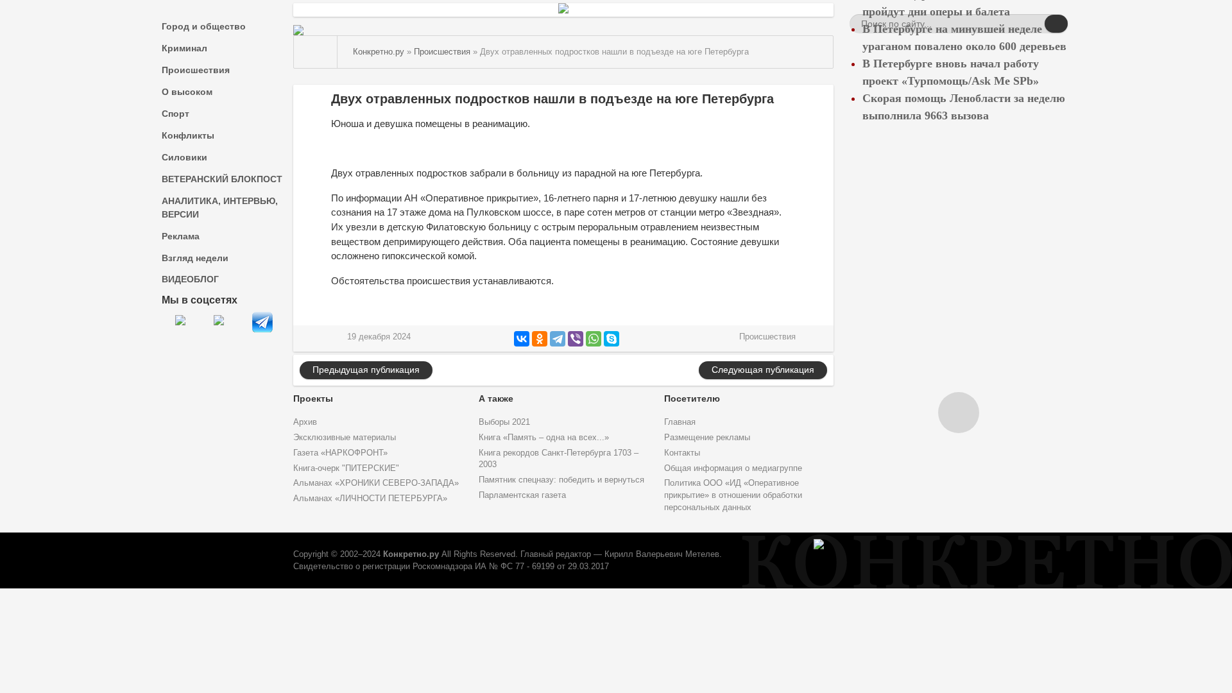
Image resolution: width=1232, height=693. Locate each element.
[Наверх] (958, 412)
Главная (680, 422)
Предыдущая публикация (366, 369)
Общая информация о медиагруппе (733, 468)
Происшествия (196, 70)
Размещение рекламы (707, 437)
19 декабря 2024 (379, 336)
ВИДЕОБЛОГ (190, 279)
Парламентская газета (522, 495)
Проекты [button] (313, 398)
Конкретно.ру (411, 554)
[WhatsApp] (593, 338)
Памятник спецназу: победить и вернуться (561, 479)
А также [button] (496, 398)
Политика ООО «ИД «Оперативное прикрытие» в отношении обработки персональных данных (733, 495)
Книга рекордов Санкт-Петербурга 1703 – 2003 (558, 459)
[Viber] (575, 338)
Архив (305, 422)
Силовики (184, 157)
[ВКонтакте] (521, 338)
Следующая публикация (763, 369)
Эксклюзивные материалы (344, 437)
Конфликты (188, 135)
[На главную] (316, 52)
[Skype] (611, 338)
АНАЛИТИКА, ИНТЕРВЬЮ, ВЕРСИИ (220, 207)
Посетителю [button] (692, 398)
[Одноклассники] (539, 338)
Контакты (682, 453)
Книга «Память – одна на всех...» (544, 437)
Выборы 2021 (504, 422)
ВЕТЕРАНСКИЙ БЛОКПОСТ (222, 179)
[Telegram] (557, 338)
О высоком (187, 92)
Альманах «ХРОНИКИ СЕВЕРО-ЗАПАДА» (376, 483)
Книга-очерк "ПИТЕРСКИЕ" (346, 468)
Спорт (175, 113)
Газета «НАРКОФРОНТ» (340, 453)
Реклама (181, 236)
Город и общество (204, 26)
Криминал (184, 48)
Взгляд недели (195, 258)
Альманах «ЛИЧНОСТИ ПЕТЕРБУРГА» (370, 498)
